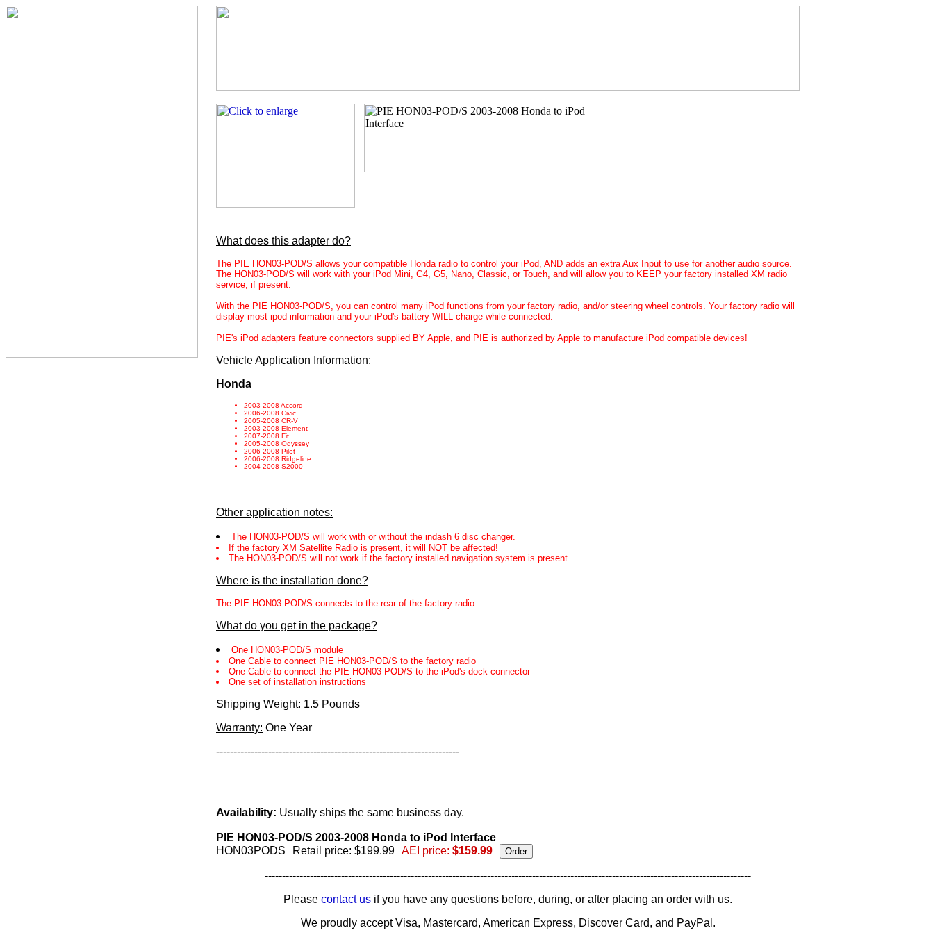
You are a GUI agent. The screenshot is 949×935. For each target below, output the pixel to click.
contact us (346, 899)
